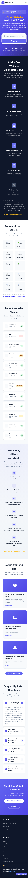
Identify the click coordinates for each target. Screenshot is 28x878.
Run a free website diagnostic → (14, 214)
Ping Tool (5, 829)
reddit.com (13, 296)
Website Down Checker (9, 823)
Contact (5, 858)
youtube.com (21, 296)
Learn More (14, 806)
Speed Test (6, 826)
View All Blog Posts (13, 673)
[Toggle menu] (26, 3)
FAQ (4, 846)
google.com (6, 296)
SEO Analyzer (7, 832)
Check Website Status (14, 800)
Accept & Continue (21, 874)
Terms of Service (8, 861)
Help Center (6, 844)
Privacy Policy (12, 871)
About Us (6, 856)
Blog (4, 841)
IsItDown (9, 3)
